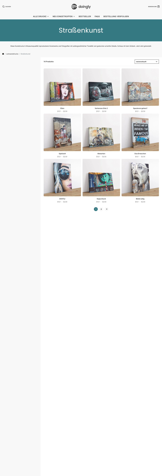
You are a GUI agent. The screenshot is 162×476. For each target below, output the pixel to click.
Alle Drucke (40, 16)
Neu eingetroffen (63, 16)
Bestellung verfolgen (116, 16)
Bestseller (85, 16)
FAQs (97, 16)
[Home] (3, 54)
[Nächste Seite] (107, 209)
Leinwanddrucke (12, 54)
